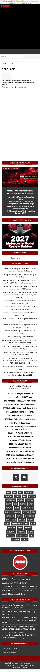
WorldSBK (15, 540)
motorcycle (29, 516)
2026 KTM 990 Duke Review (20, 423)
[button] (37, 51)
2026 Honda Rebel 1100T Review (20, 397)
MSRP (7, 520)
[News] (6, 76)
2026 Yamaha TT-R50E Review (20, 440)
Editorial (22, 3)
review (7, 524)
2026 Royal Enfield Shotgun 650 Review (20, 419)
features (9, 508)
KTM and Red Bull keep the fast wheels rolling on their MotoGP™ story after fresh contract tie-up (19, 620)
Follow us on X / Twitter (9, 649)
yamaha (24, 540)
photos (30, 520)
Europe (31, 504)
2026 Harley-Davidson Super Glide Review (18, 579)
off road (22, 520)
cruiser (20, 500)
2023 (14, 492)
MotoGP (19, 516)
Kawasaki (26, 512)
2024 (20, 492)
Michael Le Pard (22, 87)
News (14, 520)
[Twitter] (16, 477)
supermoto (11, 532)
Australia (8, 496)
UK (26, 536)
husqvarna (16, 512)
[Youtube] (24, 477)
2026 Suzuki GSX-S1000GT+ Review (20, 462)
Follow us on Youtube (9, 652)
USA (31, 536)
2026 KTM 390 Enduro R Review (14, 594)
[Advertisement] (20, 29)
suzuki (30, 532)
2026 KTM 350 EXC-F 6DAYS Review (20, 459)
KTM (33, 512)
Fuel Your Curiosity (20, 381)
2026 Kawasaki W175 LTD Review (14, 583)
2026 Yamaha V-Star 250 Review (20, 415)
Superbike (28, 528)
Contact (28, 3)
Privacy (16, 3)
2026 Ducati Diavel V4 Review (20, 386)
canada (32, 496)
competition (10, 500)
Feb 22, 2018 (8, 87)
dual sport (29, 500)
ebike (15, 504)
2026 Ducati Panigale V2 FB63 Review (20, 412)
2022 (8, 492)
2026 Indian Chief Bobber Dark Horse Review (20, 408)
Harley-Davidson (27, 508)
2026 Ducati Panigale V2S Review (20, 393)
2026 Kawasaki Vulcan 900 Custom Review (20, 401)
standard (11, 528)
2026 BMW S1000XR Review (20, 444)
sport (33, 524)
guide (17, 508)
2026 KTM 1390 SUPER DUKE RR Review (17, 590)
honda (7, 512)
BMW (24, 496)
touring (20, 536)
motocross (10, 516)
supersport (21, 532)
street (20, 528)
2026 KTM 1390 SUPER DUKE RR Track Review (19, 586)
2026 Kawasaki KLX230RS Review (20, 436)
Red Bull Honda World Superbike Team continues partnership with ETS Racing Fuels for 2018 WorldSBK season (18, 82)
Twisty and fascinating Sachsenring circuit (20, 337)
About (11, 3)
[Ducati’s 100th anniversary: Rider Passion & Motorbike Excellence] (20, 186)
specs (26, 524)
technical (10, 536)
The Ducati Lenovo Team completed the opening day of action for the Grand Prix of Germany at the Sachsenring (20, 294)
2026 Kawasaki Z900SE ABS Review (20, 455)
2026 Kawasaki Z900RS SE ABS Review (20, 404)
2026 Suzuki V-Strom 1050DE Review (20, 451)
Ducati (8, 504)
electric (23, 504)
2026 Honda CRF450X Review (20, 447)
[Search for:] (11, 57)
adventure (28, 492)
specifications (17, 524)
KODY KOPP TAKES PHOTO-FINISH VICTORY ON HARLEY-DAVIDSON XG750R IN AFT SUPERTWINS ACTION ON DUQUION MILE (20, 360)
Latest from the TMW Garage (20, 163)
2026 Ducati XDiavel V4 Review (20, 433)
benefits (17, 496)
